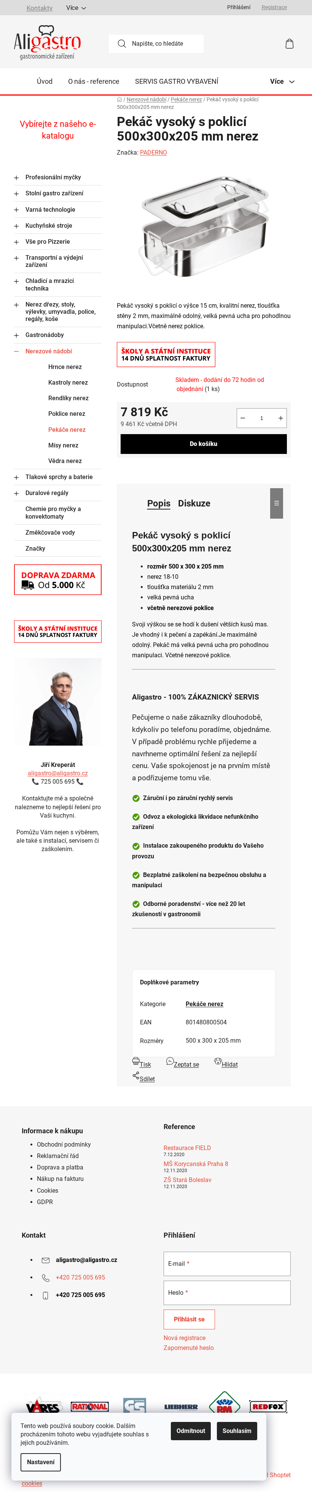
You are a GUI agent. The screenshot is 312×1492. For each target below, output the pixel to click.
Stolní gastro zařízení (54, 193)
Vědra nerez (65, 461)
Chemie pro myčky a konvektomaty (53, 512)
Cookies (47, 1190)
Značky (35, 548)
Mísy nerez (63, 445)
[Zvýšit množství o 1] (281, 418)
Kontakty (39, 8)
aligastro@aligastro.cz (58, 773)
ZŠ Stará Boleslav (188, 1180)
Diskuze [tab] (194, 503)
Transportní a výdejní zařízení (54, 261)
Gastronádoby (44, 335)
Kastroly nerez (68, 382)
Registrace (274, 7)
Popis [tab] (158, 503)
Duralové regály (46, 493)
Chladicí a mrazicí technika (49, 284)
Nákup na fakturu (60, 1178)
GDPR (45, 1202)
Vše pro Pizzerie (47, 241)
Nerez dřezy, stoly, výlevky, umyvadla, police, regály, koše (60, 312)
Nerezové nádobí (48, 351)
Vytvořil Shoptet (269, 1475)
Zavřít (160, 469)
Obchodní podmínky (64, 1144)
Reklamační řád (58, 1156)
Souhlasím (237, 1430)
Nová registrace (184, 1338)
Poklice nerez (66, 413)
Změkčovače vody (50, 532)
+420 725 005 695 (80, 1277)
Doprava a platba (60, 1167)
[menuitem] (44, 81)
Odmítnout (191, 1430)
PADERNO (153, 152)
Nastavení (40, 1462)
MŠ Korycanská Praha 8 (196, 1164)
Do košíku (203, 443)
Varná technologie (50, 209)
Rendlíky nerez (68, 398)
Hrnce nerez (65, 367)
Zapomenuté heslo (189, 1347)
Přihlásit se (189, 1319)
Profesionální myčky (53, 177)
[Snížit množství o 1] (242, 418)
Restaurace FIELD (187, 1148)
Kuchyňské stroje (48, 225)
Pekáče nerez (67, 429)
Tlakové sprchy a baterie (59, 477)
